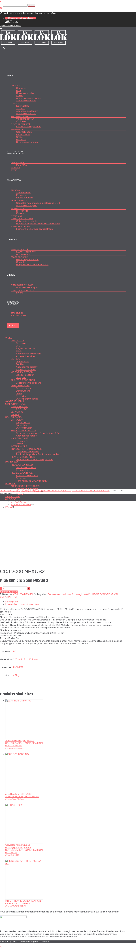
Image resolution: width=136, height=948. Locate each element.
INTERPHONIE (13, 901)
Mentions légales (29, 941)
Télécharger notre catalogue (20, 18)
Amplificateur (12, 794)
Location (25, 491)
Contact (8, 20)
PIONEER (18, 667)
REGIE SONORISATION (82, 491)
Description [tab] (11, 601)
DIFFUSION (27, 794)
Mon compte (12, 22)
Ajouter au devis (9, 592)
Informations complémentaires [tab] (22, 604)
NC (15, 651)
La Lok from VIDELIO (9, 491)
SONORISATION (101, 491)
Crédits (45, 941)
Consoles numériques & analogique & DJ (51, 491)
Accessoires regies (15, 740)
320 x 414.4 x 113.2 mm (25, 659)
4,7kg (16, 675)
